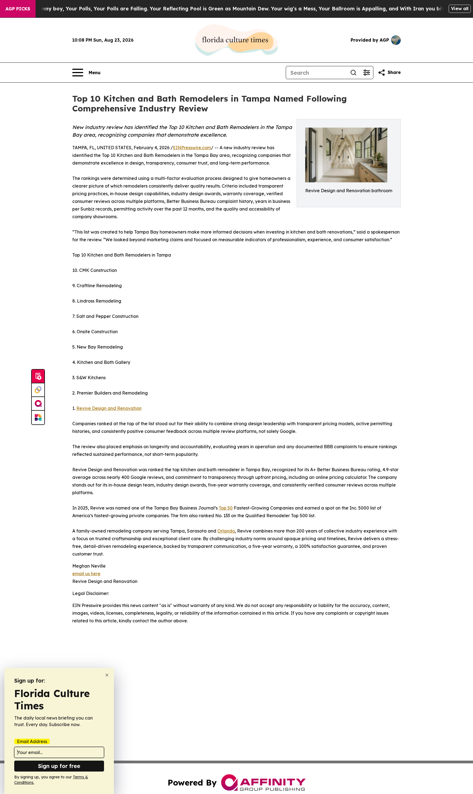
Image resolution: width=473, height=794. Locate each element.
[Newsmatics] (38, 417)
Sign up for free (59, 766)
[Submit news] (38, 376)
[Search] (353, 72)
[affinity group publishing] (38, 404)
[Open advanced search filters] (366, 72)
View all (459, 8)
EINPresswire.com (192, 147)
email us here (86, 573)
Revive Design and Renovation (109, 408)
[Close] (106, 675)
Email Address (32, 741)
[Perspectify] (38, 390)
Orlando (226, 531)
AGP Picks (17, 8)
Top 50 (226, 508)
